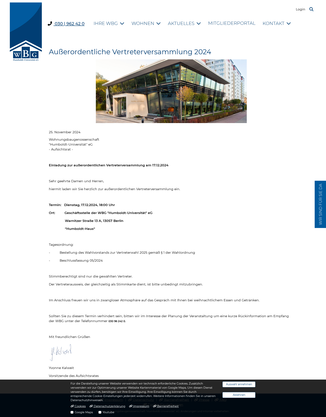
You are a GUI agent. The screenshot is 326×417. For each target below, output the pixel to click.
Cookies (80, 406)
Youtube (108, 412)
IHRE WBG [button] (106, 23)
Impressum (140, 406)
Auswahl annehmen (239, 384)
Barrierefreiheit (167, 406)
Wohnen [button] (142, 23)
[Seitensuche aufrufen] (311, 9)
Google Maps (84, 412)
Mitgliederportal (231, 23)
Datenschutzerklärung (109, 406)
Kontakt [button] (273, 23)
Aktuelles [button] (181, 23)
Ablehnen (239, 395)
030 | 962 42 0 (69, 23)
